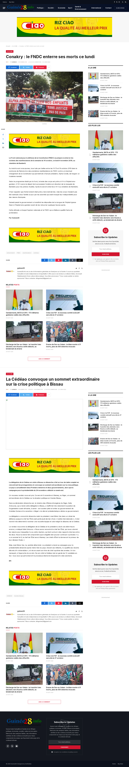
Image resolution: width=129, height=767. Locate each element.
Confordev (28, 764)
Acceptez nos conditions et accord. (65, 752)
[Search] (125, 2)
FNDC (18, 253)
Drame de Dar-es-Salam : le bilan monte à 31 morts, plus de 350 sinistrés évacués (63, 346)
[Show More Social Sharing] (49, 67)
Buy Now (11, 2)
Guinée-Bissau (19, 596)
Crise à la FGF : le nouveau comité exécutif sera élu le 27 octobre (63, 314)
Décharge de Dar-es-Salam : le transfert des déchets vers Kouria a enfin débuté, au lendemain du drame (23, 347)
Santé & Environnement (80, 8)
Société (51, 8)
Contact (108, 8)
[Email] (3, 147)
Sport (70, 8)
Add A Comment (44, 359)
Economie (61, 8)
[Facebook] (3, 134)
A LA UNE (14, 46)
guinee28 (14, 62)
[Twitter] (3, 139)
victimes (36, 253)
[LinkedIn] (3, 143)
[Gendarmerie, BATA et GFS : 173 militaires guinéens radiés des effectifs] (24, 300)
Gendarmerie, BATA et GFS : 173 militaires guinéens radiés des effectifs (22, 314)
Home (114, 764)
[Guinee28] (20, 8)
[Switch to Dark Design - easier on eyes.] (123, 2)
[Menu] (4, 8)
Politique (40, 8)
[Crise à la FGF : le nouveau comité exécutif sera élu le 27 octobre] (64, 300)
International (96, 8)
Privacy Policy (105, 261)
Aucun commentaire (35, 62)
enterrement (11, 253)
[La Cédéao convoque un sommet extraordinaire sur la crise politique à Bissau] (44, 424)
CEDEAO (9, 596)
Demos (5, 2)
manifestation (27, 253)
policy (71, 752)
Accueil (8, 46)
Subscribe (120, 8)
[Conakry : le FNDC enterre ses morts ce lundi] (44, 97)
